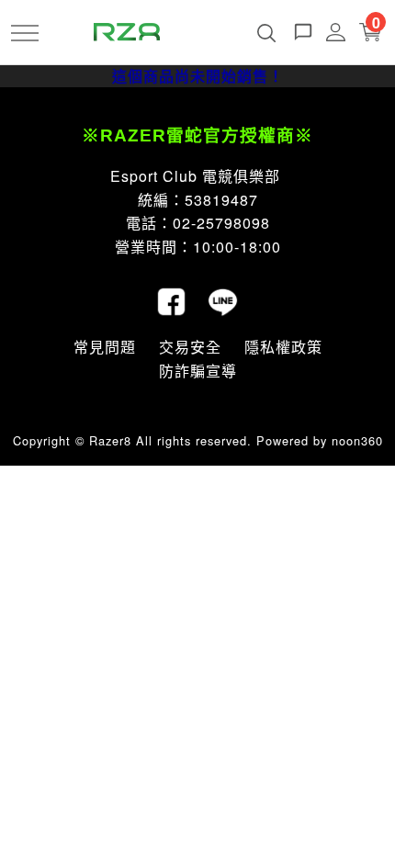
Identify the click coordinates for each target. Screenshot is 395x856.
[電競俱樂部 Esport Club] (127, 29)
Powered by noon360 (319, 440)
